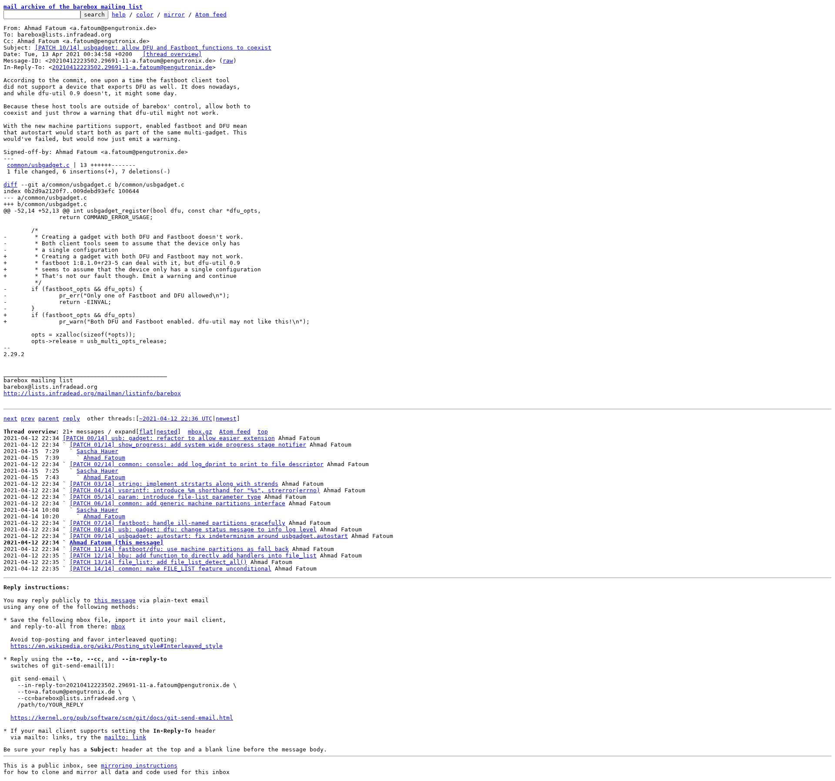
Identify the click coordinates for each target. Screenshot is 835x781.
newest (226, 418)
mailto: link (125, 737)
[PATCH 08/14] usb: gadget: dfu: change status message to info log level (193, 529)
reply (71, 418)
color (145, 14)
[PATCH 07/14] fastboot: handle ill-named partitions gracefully (177, 523)
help (119, 14)
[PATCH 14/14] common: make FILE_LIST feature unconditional (170, 568)
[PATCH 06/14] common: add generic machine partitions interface (177, 503)
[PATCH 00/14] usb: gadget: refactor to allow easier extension (169, 438)
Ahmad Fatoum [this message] (117, 542)
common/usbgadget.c (38, 165)
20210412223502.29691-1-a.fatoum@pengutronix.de (132, 67)
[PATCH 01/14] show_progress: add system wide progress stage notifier (188, 444)
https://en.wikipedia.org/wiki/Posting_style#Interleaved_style (116, 646)
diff (10, 184)
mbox (118, 626)
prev (28, 418)
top (262, 431)
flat (146, 431)
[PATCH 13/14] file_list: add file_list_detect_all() (158, 562)
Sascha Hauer (97, 451)
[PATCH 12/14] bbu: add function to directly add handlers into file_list (193, 555)
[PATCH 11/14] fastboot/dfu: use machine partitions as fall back (179, 549)
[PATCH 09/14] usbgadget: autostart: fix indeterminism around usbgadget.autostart (209, 536)
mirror (174, 14)
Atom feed (211, 14)
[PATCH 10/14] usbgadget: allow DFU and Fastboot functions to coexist (153, 47)
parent (48, 418)
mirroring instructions (139, 765)
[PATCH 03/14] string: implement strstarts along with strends (174, 484)
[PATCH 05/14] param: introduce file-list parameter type (165, 497)
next (10, 418)
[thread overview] (172, 54)
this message (115, 600)
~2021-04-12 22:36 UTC (175, 418)
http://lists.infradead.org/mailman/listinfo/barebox (92, 393)
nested (167, 431)
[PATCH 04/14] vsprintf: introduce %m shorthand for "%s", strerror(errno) (195, 490)
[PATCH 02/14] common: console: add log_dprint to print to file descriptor (197, 464)
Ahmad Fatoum (104, 457)
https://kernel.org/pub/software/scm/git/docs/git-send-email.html (121, 717)
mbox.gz (200, 431)
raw (228, 60)
